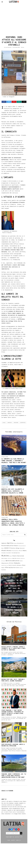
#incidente (8, 552)
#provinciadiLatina (12, 560)
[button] (25, 534)
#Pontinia (23, 558)
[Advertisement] (14, 19)
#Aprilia (10, 543)
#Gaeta (24, 550)
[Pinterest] (14, 102)
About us (18, 840)
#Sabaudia (17, 563)
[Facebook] (4, 102)
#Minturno (16, 422)
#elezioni (22, 548)
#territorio (16, 567)
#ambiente (10, 422)
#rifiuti (11, 563)
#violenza (3, 569)
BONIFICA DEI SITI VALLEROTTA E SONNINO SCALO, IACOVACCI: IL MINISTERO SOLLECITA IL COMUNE (12, 491)
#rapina (21, 560)
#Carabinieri (20, 543)
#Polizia (18, 558)
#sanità (10, 565)
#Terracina (9, 567)
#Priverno (3, 560)
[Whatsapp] (19, 102)
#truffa (21, 567)
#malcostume (20, 555)
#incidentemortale (16, 552)
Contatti (13, 840)
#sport (3, 567)
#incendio (3, 552)
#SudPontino (22, 422)
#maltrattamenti (4, 558)
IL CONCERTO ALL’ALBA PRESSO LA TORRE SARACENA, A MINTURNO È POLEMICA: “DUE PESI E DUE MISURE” (13, 460)
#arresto (15, 543)
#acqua (4, 422)
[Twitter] (9, 102)
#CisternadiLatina (7, 545)
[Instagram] (14, 829)
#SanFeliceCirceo (4, 565)
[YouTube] (18, 829)
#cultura (13, 548)
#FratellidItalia (15, 550)
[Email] (24, 102)
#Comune (16, 545)
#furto (20, 550)
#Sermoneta (19, 565)
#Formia (9, 550)
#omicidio (14, 558)
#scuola (14, 565)
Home (8, 840)
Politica (22, 47)
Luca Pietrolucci (8, 47)
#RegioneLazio (5, 563)
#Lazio (15, 555)
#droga (17, 548)
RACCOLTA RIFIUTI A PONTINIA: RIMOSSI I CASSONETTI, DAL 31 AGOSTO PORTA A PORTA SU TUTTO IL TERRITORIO (13, 648)
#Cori (2, 548)
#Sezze (23, 565)
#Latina (5, 556)
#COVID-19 (7, 548)
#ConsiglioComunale (22, 545)
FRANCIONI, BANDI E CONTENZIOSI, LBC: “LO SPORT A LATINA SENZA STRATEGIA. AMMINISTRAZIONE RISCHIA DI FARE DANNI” (13, 775)
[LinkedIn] (16, 829)
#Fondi (3, 550)
